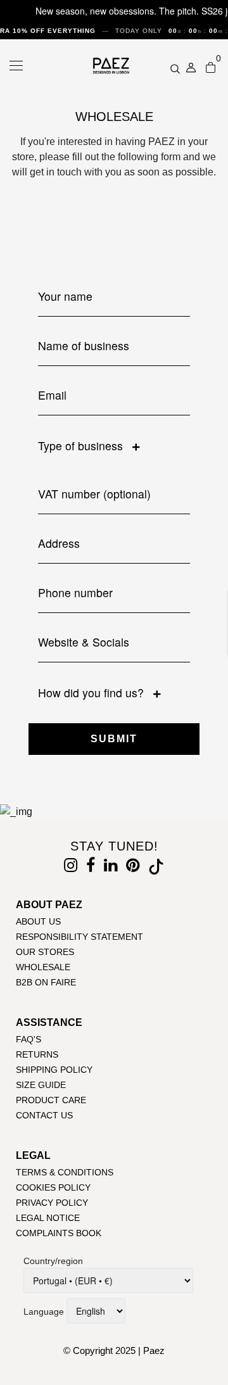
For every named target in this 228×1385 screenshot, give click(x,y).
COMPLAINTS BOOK (58, 1233)
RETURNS (37, 1054)
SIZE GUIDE (41, 1085)
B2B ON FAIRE (46, 982)
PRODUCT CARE (51, 1100)
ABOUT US (38, 921)
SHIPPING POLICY (54, 1070)
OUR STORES (45, 952)
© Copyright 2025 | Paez (114, 1350)
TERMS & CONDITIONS (64, 1172)
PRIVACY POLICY (52, 1203)
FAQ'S (28, 1039)
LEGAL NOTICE (48, 1218)
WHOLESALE (43, 967)
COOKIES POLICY (53, 1187)
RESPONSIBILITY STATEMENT (79, 937)
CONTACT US (44, 1115)
